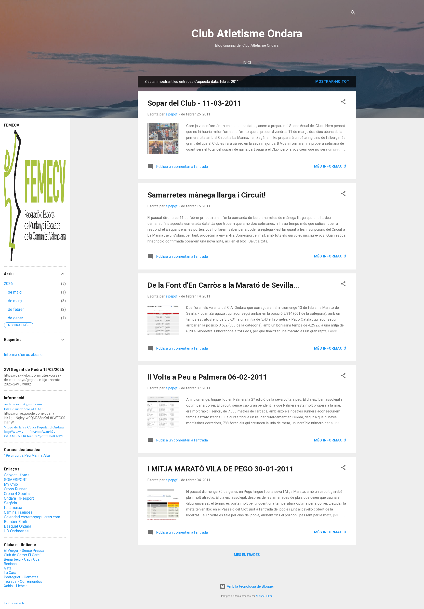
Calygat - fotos (16, 475)
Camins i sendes (18, 512)
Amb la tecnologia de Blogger (250, 586)
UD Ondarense (16, 531)
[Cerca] (353, 13)
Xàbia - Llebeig (15, 586)
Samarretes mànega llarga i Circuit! (206, 195)
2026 (8, 283)
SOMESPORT (15, 479)
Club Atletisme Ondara (247, 33)
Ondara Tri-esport (19, 498)
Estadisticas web (14, 603)
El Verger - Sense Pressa (24, 550)
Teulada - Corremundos (23, 581)
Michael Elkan (264, 596)
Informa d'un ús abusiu (23, 354)
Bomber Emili (15, 521)
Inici (247, 62)
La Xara (10, 572)
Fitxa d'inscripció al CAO (23, 408)
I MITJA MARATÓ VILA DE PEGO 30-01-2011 (220, 469)
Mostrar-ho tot (332, 81)
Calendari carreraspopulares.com (32, 517)
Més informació (330, 166)
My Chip (11, 484)
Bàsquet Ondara (17, 526)
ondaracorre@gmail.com (23, 403)
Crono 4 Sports (17, 493)
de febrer (16, 309)
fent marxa (13, 507)
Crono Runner (15, 489)
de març (15, 300)
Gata (8, 568)
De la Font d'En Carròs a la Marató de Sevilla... (223, 285)
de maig (15, 292)
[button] (343, 102)
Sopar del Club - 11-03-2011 (194, 103)
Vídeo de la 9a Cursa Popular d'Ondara (34, 427)
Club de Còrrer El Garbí (22, 555)
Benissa (10, 564)
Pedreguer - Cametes (21, 577)
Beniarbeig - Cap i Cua (22, 559)
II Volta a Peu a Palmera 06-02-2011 (207, 377)
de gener (15, 318)
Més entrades (247, 555)
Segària (10, 503)
